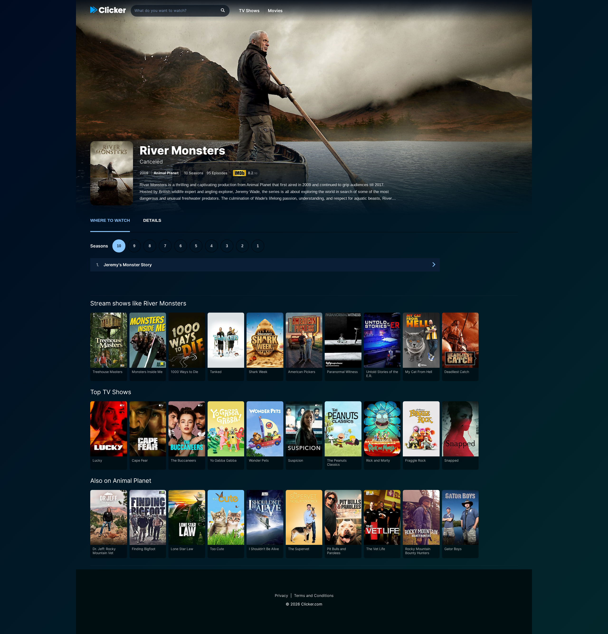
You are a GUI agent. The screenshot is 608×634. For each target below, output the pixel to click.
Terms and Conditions (313, 595)
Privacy (281, 595)
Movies (275, 10)
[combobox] (180, 11)
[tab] (113, 223)
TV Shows (249, 10)
